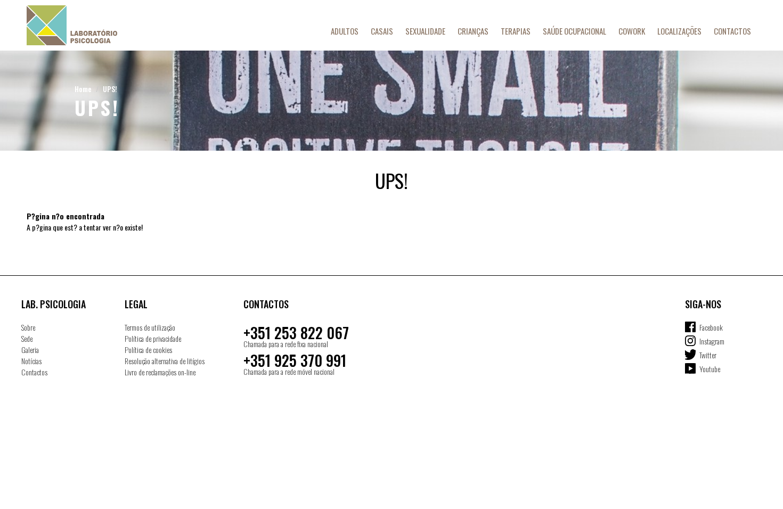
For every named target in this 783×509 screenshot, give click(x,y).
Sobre (28, 327)
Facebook (711, 327)
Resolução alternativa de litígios (165, 360)
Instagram (711, 341)
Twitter (707, 354)
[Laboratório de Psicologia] (93, 25)
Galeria (30, 349)
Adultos (344, 31)
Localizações (679, 31)
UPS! (110, 88)
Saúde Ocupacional (574, 31)
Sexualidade (425, 31)
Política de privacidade (153, 338)
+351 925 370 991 (294, 360)
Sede (26, 338)
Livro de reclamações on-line (160, 371)
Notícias (31, 360)
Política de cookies (148, 349)
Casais (382, 31)
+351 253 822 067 (296, 332)
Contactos (732, 31)
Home (83, 88)
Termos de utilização (150, 327)
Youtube (709, 368)
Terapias (516, 31)
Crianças (473, 31)
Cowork (631, 31)
